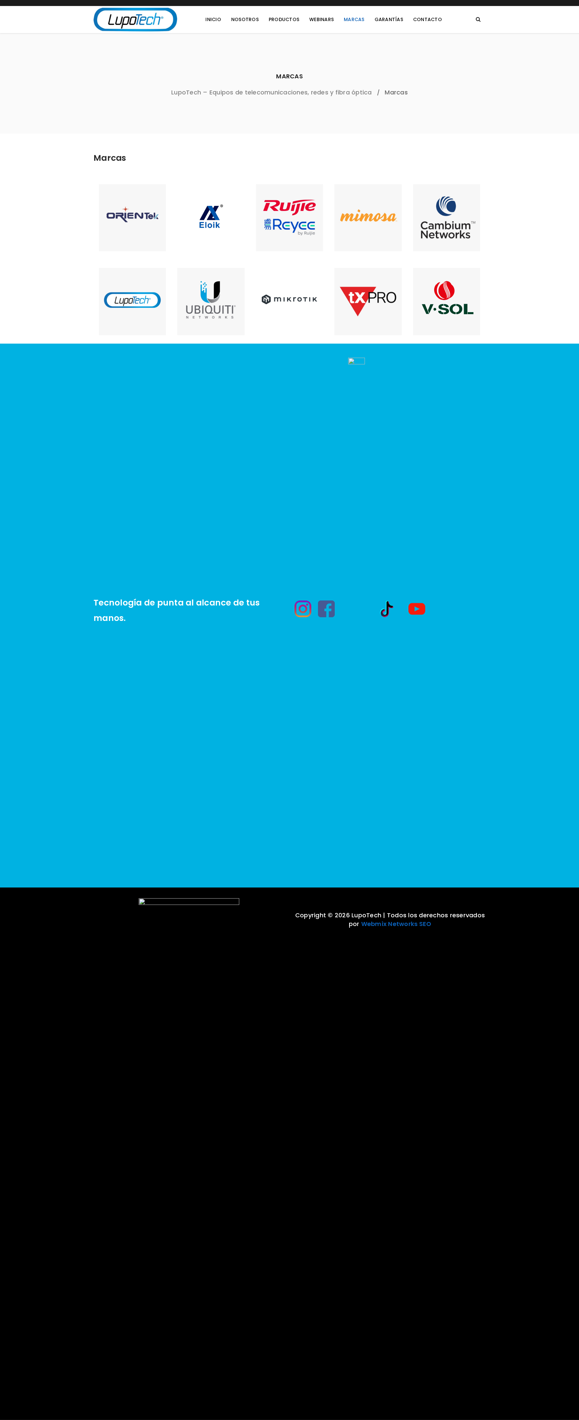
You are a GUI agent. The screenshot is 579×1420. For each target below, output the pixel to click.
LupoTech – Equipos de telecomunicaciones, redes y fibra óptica (271, 92)
